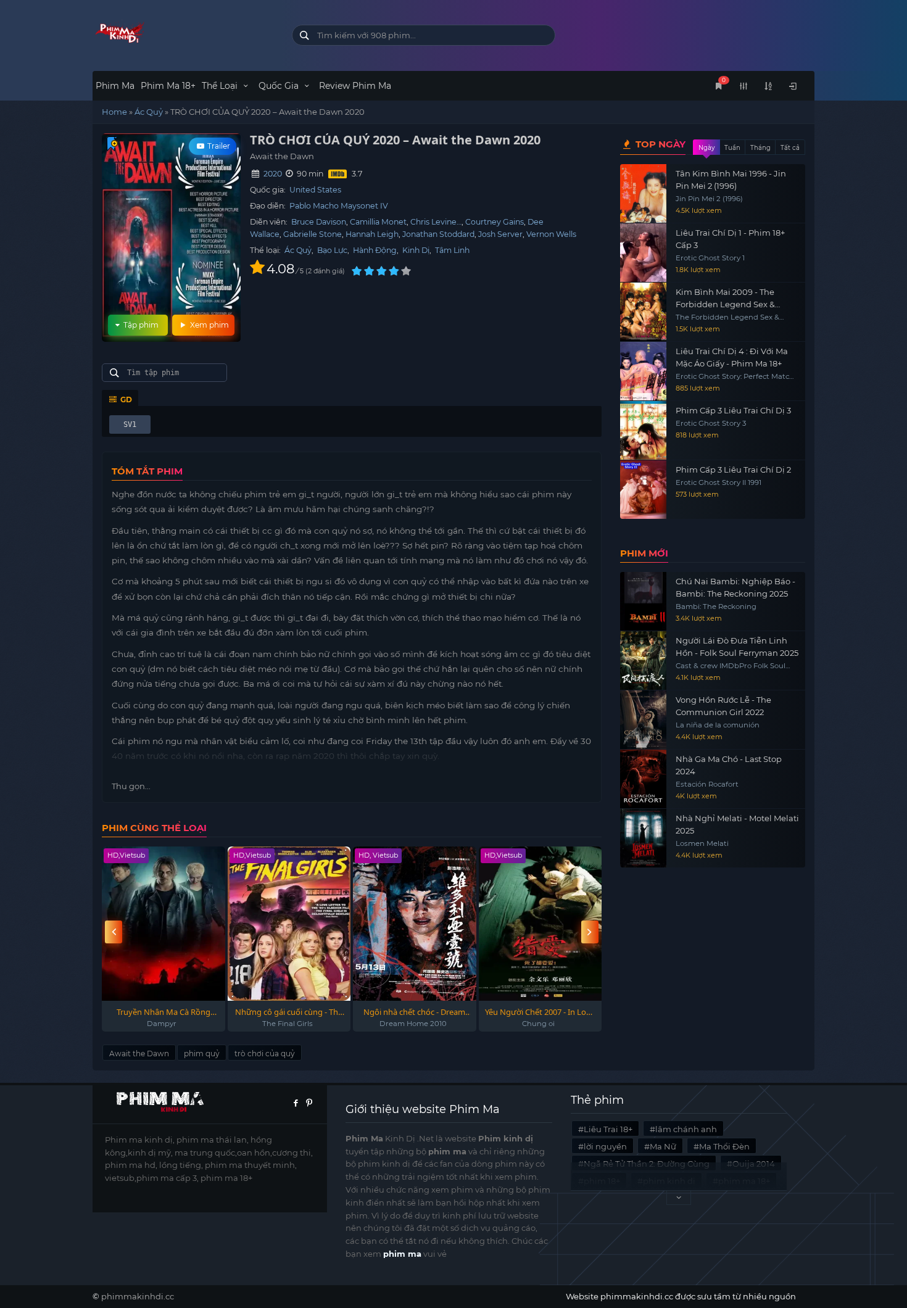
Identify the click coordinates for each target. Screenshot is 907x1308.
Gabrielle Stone (312, 234)
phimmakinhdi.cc (137, 1296)
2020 (272, 173)
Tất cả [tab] (790, 148)
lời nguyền (605, 1146)
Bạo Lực (332, 250)
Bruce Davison (318, 221)
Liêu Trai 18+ (608, 1129)
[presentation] (113, 932)
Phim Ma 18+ (168, 85)
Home (114, 112)
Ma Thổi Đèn (724, 1146)
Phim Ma (115, 85)
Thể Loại (221, 85)
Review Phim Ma (355, 85)
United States (315, 189)
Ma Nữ (663, 1146)
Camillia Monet (378, 221)
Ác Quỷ (149, 112)
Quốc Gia (280, 85)
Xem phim (208, 324)
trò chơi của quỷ (264, 1053)
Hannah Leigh (372, 234)
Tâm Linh (452, 250)
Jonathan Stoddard (438, 234)
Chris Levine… (436, 221)
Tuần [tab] (732, 148)
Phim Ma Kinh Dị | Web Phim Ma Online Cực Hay (183, 32)
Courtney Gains (494, 221)
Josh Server (500, 234)
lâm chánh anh (686, 1129)
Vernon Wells (551, 234)
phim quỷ (202, 1053)
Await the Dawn (139, 1053)
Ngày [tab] (706, 148)
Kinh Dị (415, 250)
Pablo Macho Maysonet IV (338, 205)
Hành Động (375, 250)
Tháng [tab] (760, 148)
